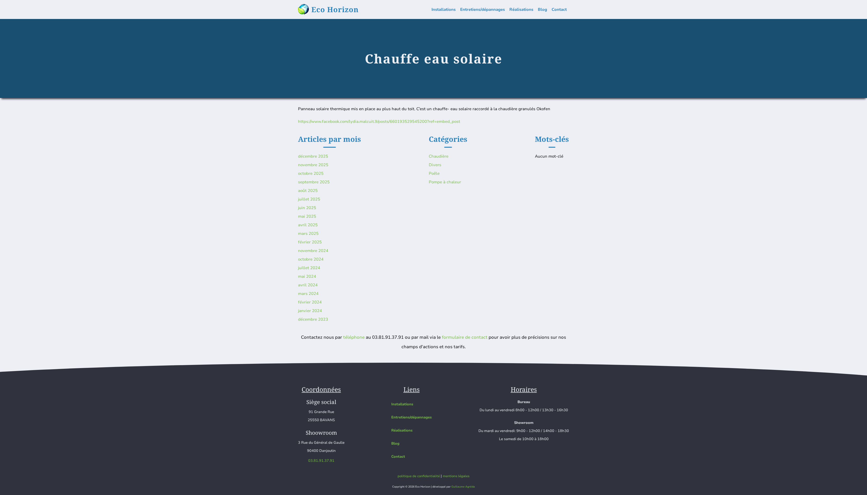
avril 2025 (308, 225)
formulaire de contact (464, 337)
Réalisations (521, 9)
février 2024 (310, 302)
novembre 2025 (313, 165)
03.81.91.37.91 (321, 460)
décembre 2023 (313, 319)
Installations (443, 9)
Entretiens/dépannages (482, 9)
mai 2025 (307, 216)
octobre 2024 (311, 259)
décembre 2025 (313, 156)
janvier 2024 (310, 310)
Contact (559, 9)
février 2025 (310, 242)
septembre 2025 (314, 182)
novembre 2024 (313, 250)
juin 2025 (307, 207)
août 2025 (308, 190)
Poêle (434, 173)
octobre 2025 (311, 173)
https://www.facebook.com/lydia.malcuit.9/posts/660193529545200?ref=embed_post (379, 121)
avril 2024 (308, 285)
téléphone (354, 337)
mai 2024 (307, 276)
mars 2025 (308, 233)
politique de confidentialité (419, 476)
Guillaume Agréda (463, 486)
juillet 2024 (309, 268)
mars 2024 (308, 293)
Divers (435, 165)
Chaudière (438, 156)
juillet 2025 (309, 199)
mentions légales (456, 476)
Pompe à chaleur (445, 182)
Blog (542, 9)
